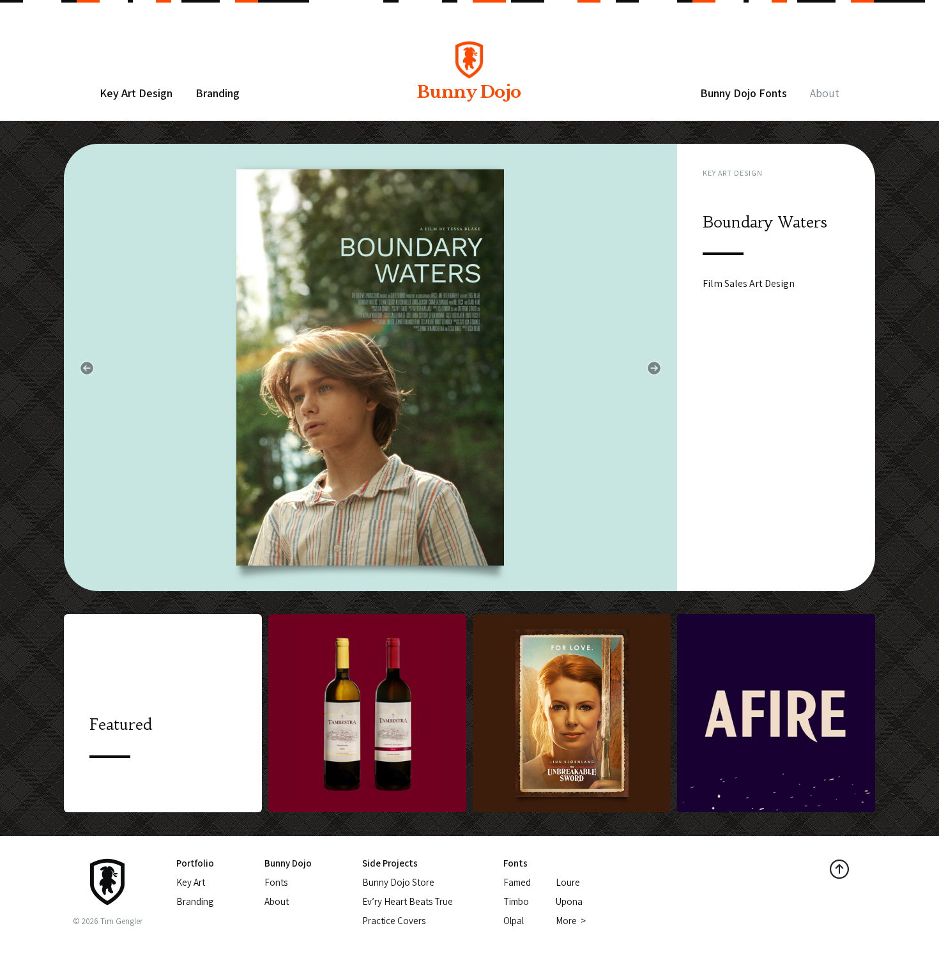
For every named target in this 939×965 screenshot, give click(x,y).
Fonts (275, 882)
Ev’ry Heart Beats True (407, 901)
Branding (217, 93)
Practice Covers (393, 921)
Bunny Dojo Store (398, 882)
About (824, 93)
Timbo (516, 901)
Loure (568, 882)
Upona (569, 901)
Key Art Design (136, 93)
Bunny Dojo (469, 92)
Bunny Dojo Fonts (743, 93)
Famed (517, 882)
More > (571, 921)
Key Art (190, 882)
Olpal (513, 921)
